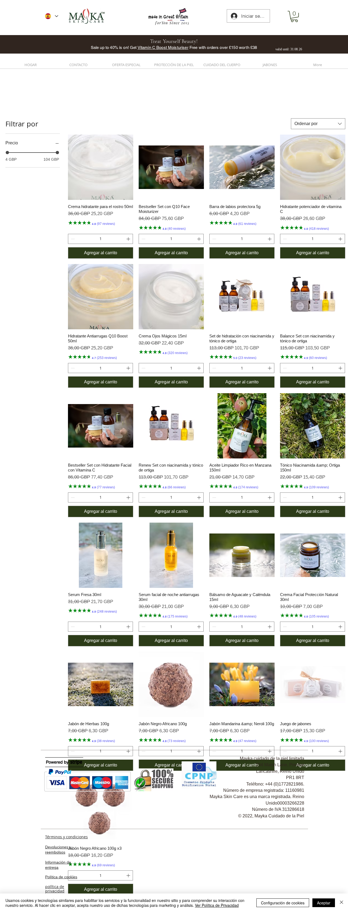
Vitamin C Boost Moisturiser (163, 47)
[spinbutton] (100, 239)
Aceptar (323, 902)
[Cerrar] (341, 903)
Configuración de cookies (282, 902)
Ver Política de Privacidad (217, 905)
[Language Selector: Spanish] (51, 16)
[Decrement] (72, 239)
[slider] (7, 152)
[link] (294, 16)
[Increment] (128, 239)
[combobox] (318, 123)
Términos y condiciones (66, 836)
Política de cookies (61, 877)
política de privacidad (54, 889)
